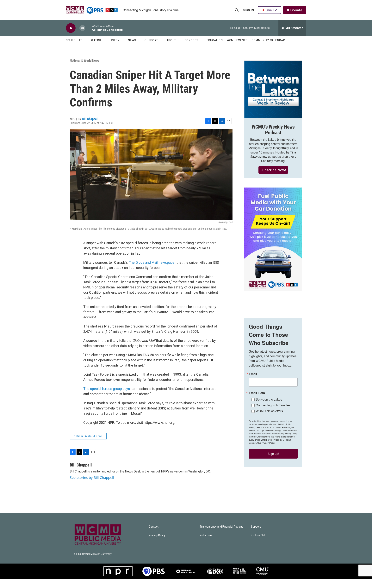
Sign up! (273, 453)
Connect (191, 40)
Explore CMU (258, 535)
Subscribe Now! (273, 170)
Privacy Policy (157, 535)
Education (215, 40)
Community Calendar (268, 40)
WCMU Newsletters (269, 411)
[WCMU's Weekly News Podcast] (273, 89)
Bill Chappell (90, 119)
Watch (96, 40)
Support (151, 40)
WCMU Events (237, 40)
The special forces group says (106, 389)
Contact (153, 526)
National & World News (84, 60)
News (132, 40)
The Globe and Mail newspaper (152, 262)
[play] (71, 28)
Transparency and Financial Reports (221, 526)
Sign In (248, 10)
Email (253, 373)
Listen (114, 40)
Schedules (74, 40)
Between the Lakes (269, 399)
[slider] (88, 28)
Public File (206, 535)
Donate (296, 10)
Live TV (271, 10)
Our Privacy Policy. (266, 442)
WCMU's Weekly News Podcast (273, 130)
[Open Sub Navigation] (85, 40)
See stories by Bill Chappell (92, 477)
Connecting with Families (273, 405)
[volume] (82, 28)
